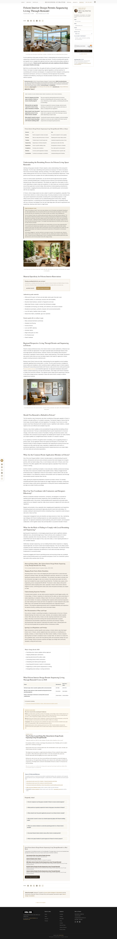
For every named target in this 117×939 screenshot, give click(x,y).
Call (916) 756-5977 (30, 288)
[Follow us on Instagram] (75, 922)
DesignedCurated (55, 2)
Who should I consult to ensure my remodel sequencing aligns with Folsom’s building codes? (46, 819)
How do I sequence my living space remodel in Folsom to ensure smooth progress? (46, 801)
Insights (75, 2)
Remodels (62, 918)
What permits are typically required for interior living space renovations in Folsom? (46, 807)
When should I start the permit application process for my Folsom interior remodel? (46, 813)
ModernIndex (61, 935)
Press (61, 920)
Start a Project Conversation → (32, 877)
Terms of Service (63, 927)
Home (46, 914)
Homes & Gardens (33, 86)
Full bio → (33, 89)
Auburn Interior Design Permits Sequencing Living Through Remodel (43, 871)
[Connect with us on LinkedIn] (79, 922)
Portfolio (35, 2)
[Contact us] (2, 460)
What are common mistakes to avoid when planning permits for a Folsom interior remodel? (45, 826)
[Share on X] (34, 21)
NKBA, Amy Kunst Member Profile (33, 787)
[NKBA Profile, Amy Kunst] (32, 912)
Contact (81, 2)
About (23, 2)
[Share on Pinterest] (28, 21)
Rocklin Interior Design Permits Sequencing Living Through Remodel (43, 866)
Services (29, 2)
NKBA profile (27, 89)
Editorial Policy (62, 925)
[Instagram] (95, 2)
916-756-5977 (89, 2)
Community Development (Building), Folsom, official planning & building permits (42, 703)
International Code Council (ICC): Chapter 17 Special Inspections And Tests (41, 781)
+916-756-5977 (78, 915)
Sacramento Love (56, 86)
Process (69, 2)
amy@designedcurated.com (80, 917)
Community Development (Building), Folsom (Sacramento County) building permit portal (44, 785)
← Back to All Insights (40, 902)
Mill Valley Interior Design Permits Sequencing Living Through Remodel (43, 862)
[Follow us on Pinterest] (77, 922)
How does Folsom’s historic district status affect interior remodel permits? (44, 833)
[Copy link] (42, 21)
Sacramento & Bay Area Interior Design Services (38, 855)
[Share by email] (40, 21)
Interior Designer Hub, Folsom (33, 858)
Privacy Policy (62, 929)
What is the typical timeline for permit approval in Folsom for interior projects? (45, 838)
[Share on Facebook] (31, 21)
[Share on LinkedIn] (37, 21)
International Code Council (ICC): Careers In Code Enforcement (39, 783)
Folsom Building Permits (29, 368)
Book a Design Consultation (43, 288)
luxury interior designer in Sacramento (53, 892)
